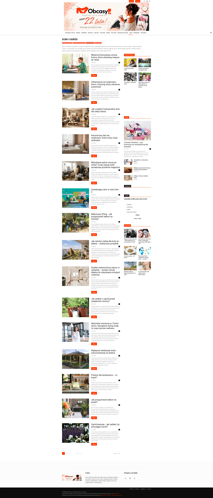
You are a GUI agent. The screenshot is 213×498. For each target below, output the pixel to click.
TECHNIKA (143, 33)
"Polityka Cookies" (115, 493)
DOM (130, 33)
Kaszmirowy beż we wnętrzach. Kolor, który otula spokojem (104, 137)
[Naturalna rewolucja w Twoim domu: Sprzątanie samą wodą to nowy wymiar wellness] (75, 332)
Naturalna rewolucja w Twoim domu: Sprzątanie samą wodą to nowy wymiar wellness (105, 325)
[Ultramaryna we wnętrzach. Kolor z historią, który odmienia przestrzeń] (75, 90)
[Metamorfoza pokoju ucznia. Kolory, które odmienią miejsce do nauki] (75, 63)
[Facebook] (144, 1)
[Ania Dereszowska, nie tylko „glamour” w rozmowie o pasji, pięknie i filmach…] (144, 76)
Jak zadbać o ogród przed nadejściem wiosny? (103, 300)
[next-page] (81, 453)
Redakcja (132, 489)
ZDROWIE (83, 33)
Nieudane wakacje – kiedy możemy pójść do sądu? (130, 273)
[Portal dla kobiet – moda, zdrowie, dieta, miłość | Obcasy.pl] (106, 16)
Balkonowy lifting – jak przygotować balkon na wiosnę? (101, 216)
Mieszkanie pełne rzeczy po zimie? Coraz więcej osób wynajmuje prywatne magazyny (105, 165)
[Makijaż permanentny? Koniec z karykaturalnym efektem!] (128, 170)
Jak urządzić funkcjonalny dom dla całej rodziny (105, 110)
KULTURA (113, 33)
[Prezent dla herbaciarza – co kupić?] (75, 383)
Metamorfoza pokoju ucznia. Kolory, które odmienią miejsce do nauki (105, 57)
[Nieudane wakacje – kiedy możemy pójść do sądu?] (130, 266)
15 (77, 453)
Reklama (137, 489)
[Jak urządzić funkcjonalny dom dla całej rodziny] (75, 117)
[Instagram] (147, 1)
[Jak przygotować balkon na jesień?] (75, 408)
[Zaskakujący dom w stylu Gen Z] (75, 198)
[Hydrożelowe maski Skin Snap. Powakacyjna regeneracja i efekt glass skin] (144, 233)
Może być (129, 207)
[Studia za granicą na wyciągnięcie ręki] (144, 62)
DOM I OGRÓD (90, 42)
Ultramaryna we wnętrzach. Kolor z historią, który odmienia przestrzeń (105, 84)
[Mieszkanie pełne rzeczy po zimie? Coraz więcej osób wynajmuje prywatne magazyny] (75, 171)
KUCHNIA (102, 33)
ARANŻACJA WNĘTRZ (67, 42)
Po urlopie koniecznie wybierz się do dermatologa (143, 273)
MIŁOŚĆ (96, 33)
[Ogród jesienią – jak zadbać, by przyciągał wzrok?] (75, 433)
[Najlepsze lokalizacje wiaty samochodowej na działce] (75, 359)
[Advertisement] (137, 102)
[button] (211, 33)
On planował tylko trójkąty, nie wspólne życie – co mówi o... (143, 257)
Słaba (128, 209)
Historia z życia (70, 33)
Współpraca (143, 489)
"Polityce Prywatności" (117, 495)
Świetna (129, 204)
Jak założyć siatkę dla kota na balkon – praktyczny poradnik (105, 242)
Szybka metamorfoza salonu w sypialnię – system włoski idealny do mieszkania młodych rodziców (105, 271)
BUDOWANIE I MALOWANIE (79, 42)
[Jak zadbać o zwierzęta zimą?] (130, 76)
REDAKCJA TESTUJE (122, 33)
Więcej (94, 75)
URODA (78, 33)
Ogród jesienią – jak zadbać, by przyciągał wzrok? (105, 425)
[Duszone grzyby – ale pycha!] (130, 250)
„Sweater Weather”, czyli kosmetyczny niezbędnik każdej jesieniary (136, 144)
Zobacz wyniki (137, 218)
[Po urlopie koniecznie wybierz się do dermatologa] (144, 266)
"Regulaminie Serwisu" (105, 495)
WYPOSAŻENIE (98, 42)
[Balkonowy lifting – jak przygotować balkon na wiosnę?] (75, 223)
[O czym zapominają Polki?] (130, 62)
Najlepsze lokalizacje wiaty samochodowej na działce (103, 351)
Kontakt (149, 489)
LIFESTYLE (90, 33)
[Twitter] (149, 1)
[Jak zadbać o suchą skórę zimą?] (128, 162)
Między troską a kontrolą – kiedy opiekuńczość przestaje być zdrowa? (130, 240)
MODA (108, 33)
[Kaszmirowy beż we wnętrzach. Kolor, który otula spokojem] (75, 144)
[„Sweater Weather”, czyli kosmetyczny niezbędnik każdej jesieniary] (137, 130)
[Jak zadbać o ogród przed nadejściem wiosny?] (75, 307)
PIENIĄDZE (136, 33)
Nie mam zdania (131, 212)
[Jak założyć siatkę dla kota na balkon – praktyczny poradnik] (75, 250)
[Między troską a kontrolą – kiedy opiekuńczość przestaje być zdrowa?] (130, 233)
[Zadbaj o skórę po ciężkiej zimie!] (128, 178)
